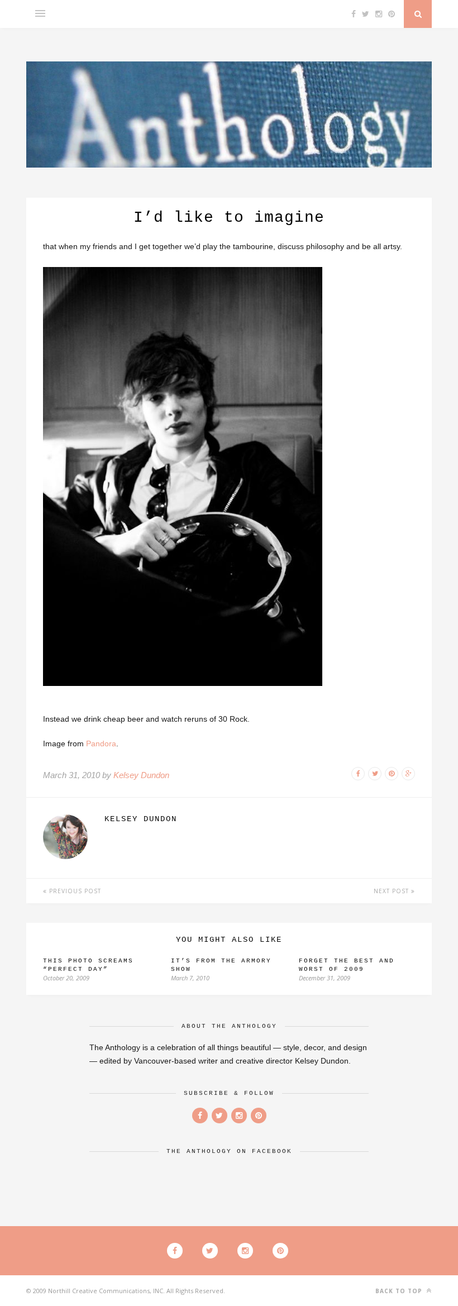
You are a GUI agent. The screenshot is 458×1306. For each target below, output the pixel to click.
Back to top (399, 1291)
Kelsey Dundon (141, 775)
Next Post (392, 891)
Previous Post (74, 891)
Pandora (101, 743)
